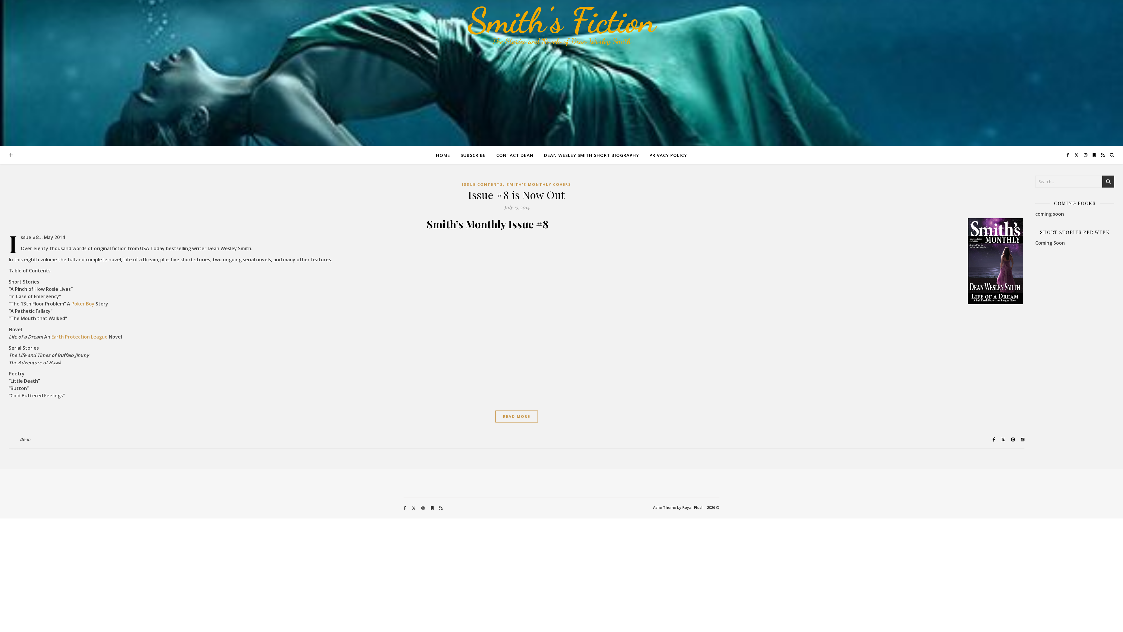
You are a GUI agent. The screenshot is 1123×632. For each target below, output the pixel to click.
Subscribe (473, 155)
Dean (25, 439)
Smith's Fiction (561, 20)
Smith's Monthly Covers (539, 184)
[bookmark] (1095, 155)
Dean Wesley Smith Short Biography (591, 155)
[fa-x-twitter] (1077, 155)
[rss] (1103, 155)
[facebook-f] (1068, 155)
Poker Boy (82, 303)
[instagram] (1086, 155)
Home (443, 155)
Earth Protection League (79, 337)
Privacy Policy (668, 155)
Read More (516, 416)
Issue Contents (482, 184)
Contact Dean (514, 155)
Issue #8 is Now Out (516, 195)
